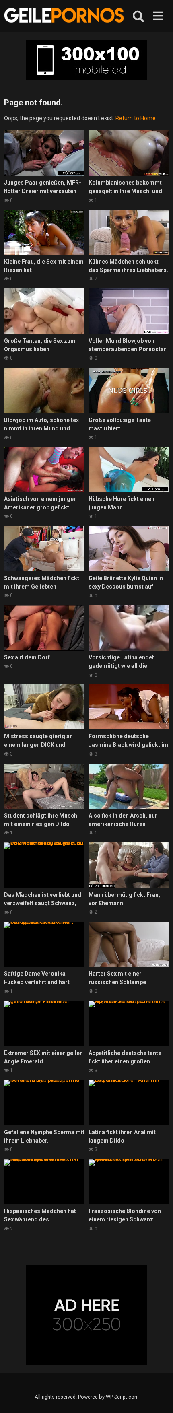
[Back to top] (158, 1396)
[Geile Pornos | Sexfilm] (64, 16)
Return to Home (135, 118)
